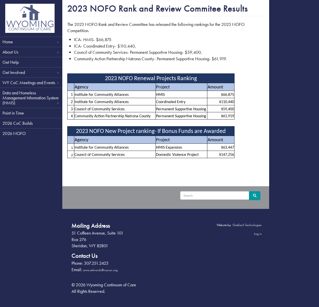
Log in (258, 234)
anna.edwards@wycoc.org (100, 270)
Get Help (10, 62)
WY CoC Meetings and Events (28, 82)
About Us (10, 52)
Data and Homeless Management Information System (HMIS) (30, 98)
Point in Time (13, 113)
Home (7, 42)
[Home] (30, 18)
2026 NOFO (14, 133)
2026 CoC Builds (17, 123)
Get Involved (13, 72)
